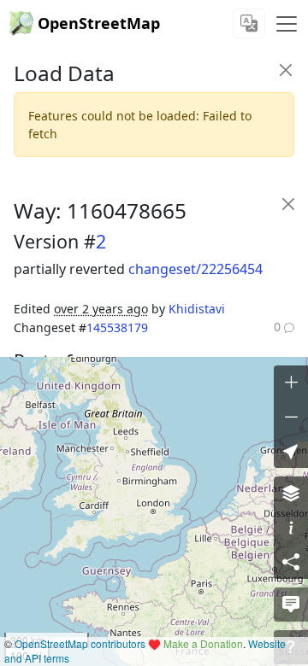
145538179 (117, 327)
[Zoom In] (291, 382)
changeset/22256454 (195, 269)
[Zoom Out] (291, 417)
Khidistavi (197, 309)
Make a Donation (203, 643)
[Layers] (291, 493)
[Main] (286, 24)
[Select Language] (249, 23)
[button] (291, 451)
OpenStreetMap (99, 23)
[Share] (291, 562)
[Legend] (291, 528)
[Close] (285, 70)
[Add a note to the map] (291, 604)
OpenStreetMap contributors (80, 643)
